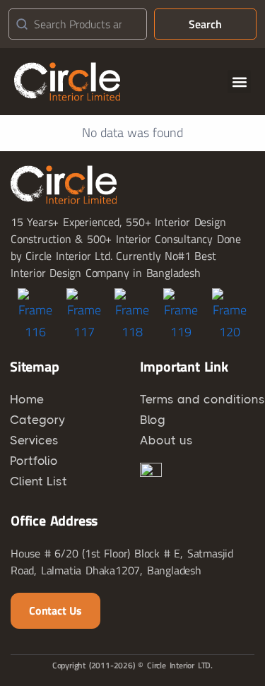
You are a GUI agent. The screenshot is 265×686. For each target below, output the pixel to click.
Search (205, 24)
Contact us (55, 610)
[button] (239, 81)
